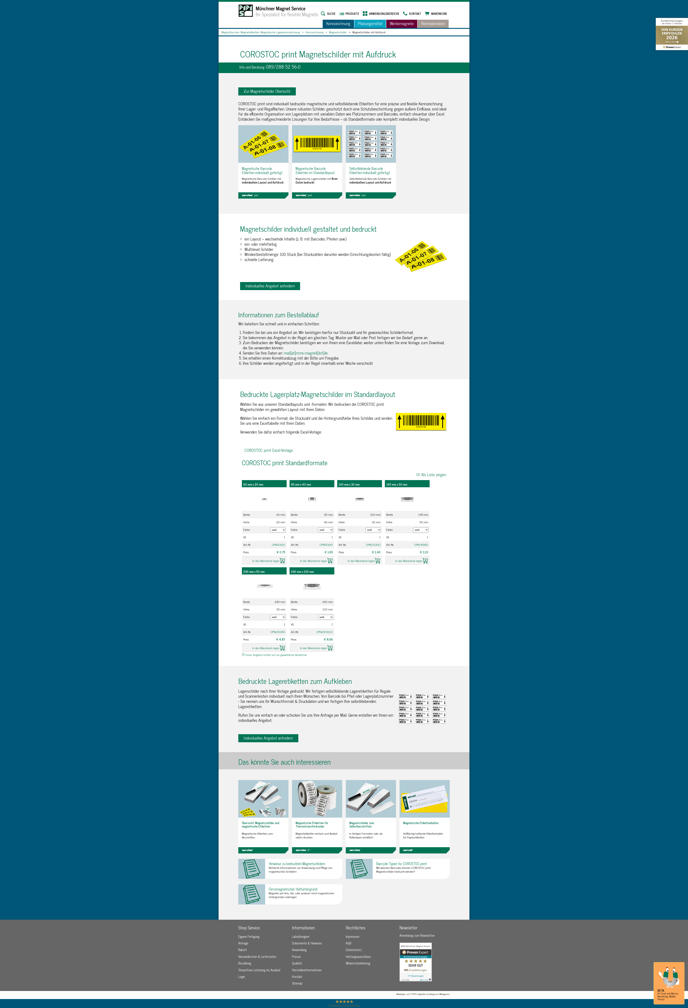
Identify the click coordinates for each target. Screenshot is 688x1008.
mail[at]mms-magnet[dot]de (306, 353)
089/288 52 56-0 (283, 66)
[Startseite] (278, 11)
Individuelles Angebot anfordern (270, 285)
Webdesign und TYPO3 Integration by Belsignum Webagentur (423, 994)
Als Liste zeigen (433, 474)
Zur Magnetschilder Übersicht (267, 91)
